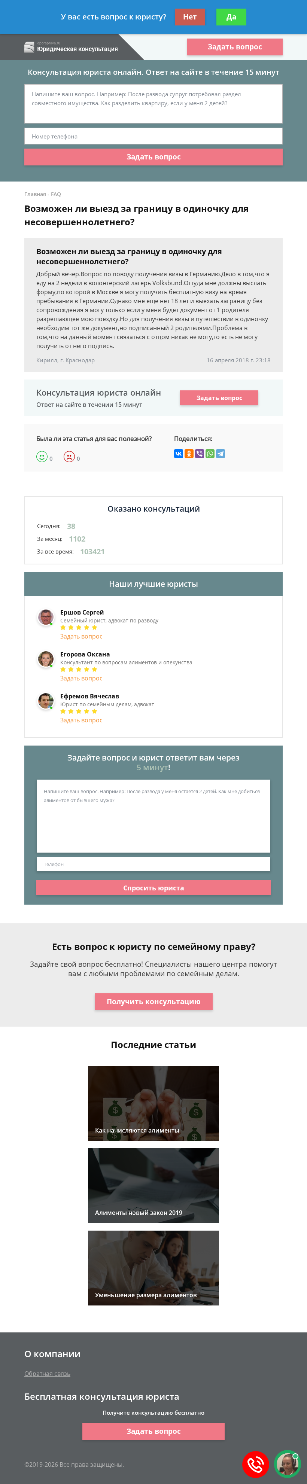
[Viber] (199, 453)
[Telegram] (220, 453)
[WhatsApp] (210, 453)
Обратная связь (47, 1373)
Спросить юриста (153, 887)
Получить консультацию (154, 1001)
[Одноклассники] (189, 453)
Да (231, 17)
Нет (190, 17)
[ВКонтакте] (178, 453)
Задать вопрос (235, 47)
